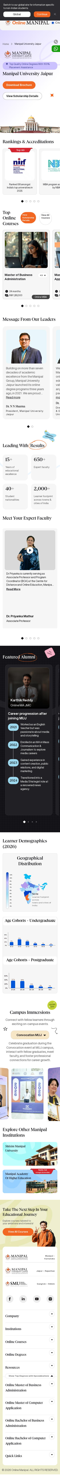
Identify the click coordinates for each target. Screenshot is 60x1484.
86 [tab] (38, 638)
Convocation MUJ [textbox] (29, 1034)
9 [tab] (38, 306)
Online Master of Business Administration (23, 1388)
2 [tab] (26, 201)
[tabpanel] (20, 172)
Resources (12, 1368)
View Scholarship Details (22, 96)
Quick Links (13, 1456)
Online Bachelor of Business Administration (24, 1423)
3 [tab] (30, 201)
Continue (42, 14)
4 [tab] (36, 822)
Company (12, 1316)
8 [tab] (34, 306)
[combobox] (30, 1035)
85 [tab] (34, 638)
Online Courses (15, 1342)
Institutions (13, 1329)
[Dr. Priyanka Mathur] (30, 550)
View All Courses (45, 216)
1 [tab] (22, 201)
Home (6, 44)
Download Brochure (19, 85)
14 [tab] (34, 201)
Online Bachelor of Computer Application (25, 1441)
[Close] (55, 14)
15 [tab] (38, 201)
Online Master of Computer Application (24, 1406)
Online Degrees (15, 1355)
